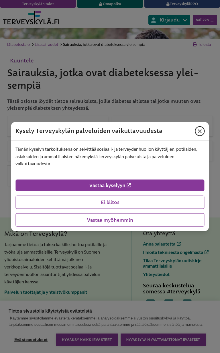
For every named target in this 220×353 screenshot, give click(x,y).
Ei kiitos (110, 202)
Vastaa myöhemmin (110, 220)
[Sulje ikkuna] (200, 131)
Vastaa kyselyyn (107, 185)
